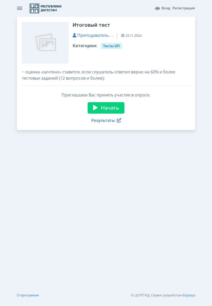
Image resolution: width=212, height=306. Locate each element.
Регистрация (183, 8)
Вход (166, 8)
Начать (109, 108)
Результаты (103, 120)
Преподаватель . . (95, 35)
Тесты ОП (111, 46)
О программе (28, 295)
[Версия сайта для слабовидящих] (157, 8)
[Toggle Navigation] (19, 8)
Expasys (189, 295)
